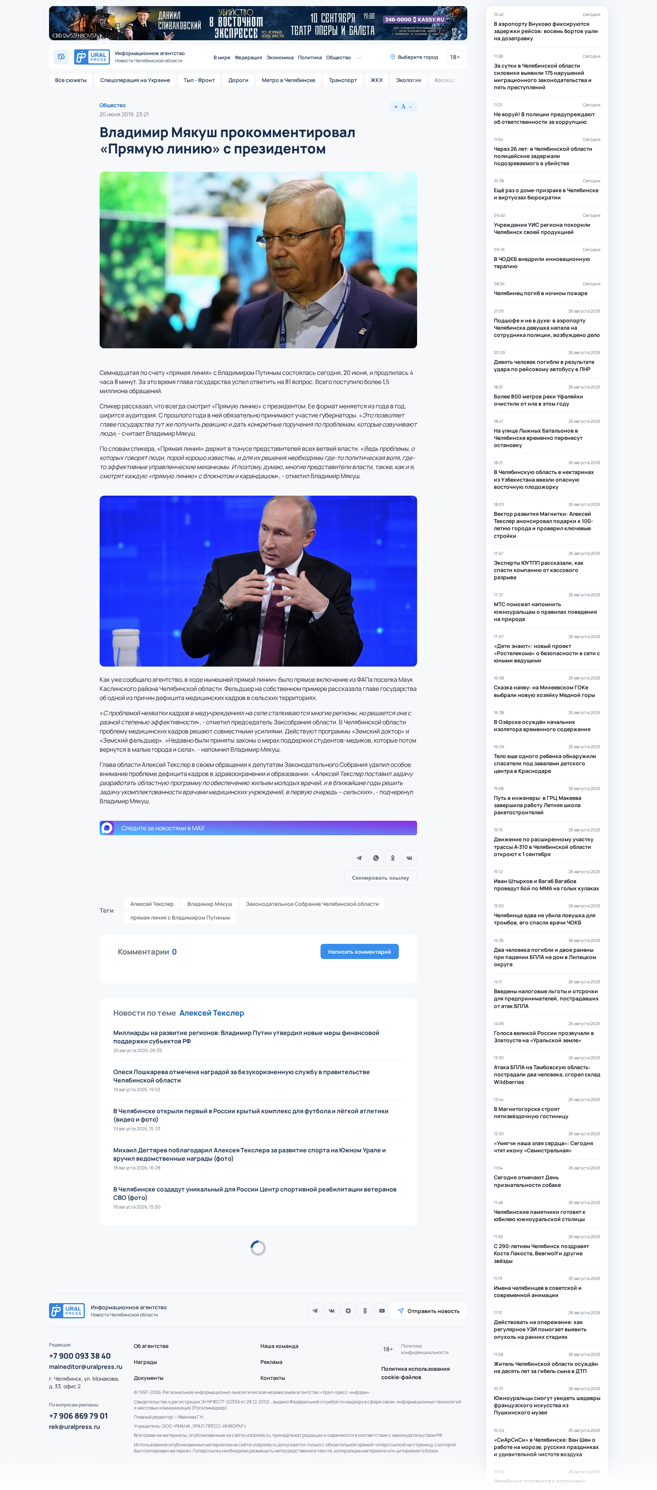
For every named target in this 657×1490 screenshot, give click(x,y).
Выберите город (418, 57)
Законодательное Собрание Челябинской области (312, 903)
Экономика (280, 57)
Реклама (271, 1361)
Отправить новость (434, 1311)
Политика (310, 57)
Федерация (248, 57)
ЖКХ (376, 80)
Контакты (272, 1377)
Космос (445, 80)
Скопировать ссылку (380, 878)
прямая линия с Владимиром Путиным (180, 917)
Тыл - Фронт (199, 80)
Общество (338, 57)
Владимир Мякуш (209, 903)
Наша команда (279, 1345)
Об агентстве (151, 1345)
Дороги (238, 80)
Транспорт (343, 80)
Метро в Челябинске (288, 80)
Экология (408, 80)
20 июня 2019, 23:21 (124, 114)
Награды (145, 1361)
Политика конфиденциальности (425, 1349)
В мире (222, 57)
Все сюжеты (71, 80)
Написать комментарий (359, 951)
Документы (148, 1377)
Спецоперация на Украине (135, 80)
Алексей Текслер (152, 903)
